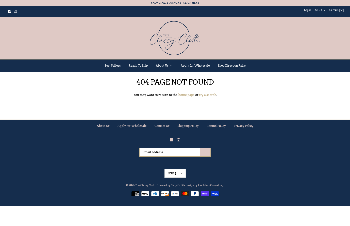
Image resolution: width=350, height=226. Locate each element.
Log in (308, 10)
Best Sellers (113, 65)
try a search (207, 95)
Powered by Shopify (168, 185)
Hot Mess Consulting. (211, 185)
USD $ (318, 10)
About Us (162, 65)
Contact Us (162, 125)
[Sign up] (205, 152)
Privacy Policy (243, 125)
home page (186, 95)
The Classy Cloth (145, 185)
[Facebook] (9, 11)
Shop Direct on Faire (232, 65)
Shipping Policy (188, 125)
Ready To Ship (138, 65)
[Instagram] (15, 11)
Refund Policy (216, 125)
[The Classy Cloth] (175, 38)
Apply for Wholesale (195, 65)
